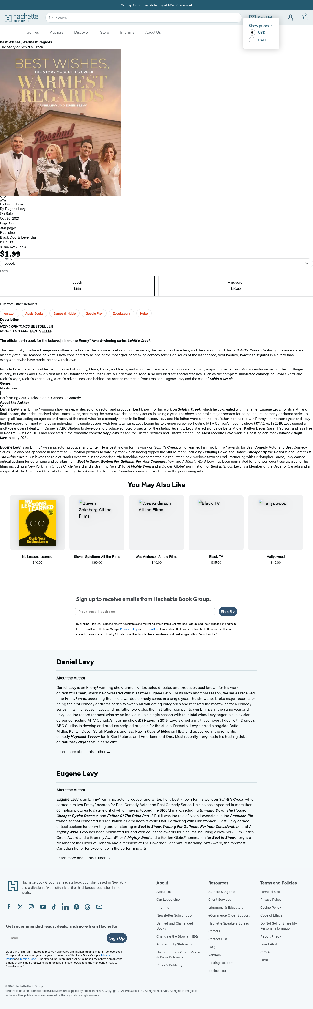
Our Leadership (168, 899)
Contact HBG (218, 938)
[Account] (291, 18)
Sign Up (228, 611)
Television (39, 397)
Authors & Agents (221, 891)
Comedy (74, 397)
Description (9, 319)
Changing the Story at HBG (177, 936)
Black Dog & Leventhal (18, 237)
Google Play (94, 313)
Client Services (219, 899)
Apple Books (34, 313)
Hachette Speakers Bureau (228, 923)
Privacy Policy (270, 899)
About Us (153, 32)
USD (262, 32)
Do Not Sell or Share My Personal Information (278, 926)
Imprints (127, 32)
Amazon (9, 313)
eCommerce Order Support (229, 915)
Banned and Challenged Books (174, 926)
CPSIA (265, 951)
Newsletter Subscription (174, 915)
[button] (156, 199)
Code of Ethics (271, 915)
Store (104, 32)
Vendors (214, 954)
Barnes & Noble (64, 313)
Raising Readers (220, 962)
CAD (262, 39)
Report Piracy (270, 936)
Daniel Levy (14, 204)
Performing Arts (13, 397)
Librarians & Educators (225, 907)
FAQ (211, 946)
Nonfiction (8, 388)
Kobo (144, 313)
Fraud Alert (268, 943)
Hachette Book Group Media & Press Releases (178, 954)
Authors (56, 32)
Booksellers (217, 970)
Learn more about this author (81, 751)
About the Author (14, 402)
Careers (214, 930)
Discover (81, 32)
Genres (33, 32)
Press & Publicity (169, 965)
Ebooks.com (121, 313)
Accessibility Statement (174, 943)
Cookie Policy (270, 907)
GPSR (264, 959)
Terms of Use (270, 891)
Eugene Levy (15, 208)
